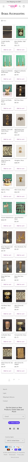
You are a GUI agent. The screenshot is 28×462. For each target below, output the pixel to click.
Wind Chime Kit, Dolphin (19, 306)
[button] (4, 6)
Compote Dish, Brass (20, 335)
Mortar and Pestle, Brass (6, 100)
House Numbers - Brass (19, 218)
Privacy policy (20, 454)
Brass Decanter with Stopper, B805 (7, 247)
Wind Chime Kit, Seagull (19, 363)
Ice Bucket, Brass (6, 335)
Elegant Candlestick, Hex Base (20, 71)
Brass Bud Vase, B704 (5, 277)
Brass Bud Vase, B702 (19, 277)
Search (5, 389)
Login (4, 393)
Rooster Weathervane (7, 217)
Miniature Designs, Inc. (13, 452)
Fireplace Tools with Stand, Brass (7, 130)
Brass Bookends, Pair (20, 247)
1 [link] (9, 379)
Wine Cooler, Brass (20, 189)
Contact (5, 401)
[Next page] (19, 379)
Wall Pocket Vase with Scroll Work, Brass (19, 131)
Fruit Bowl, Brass (6, 305)
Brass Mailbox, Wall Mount (20, 42)
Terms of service (15, 457)
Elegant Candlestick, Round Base (7, 71)
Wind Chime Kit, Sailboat (5, 161)
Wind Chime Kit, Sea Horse (7, 363)
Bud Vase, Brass (19, 100)
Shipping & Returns (8, 397)
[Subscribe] (23, 416)
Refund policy (12, 454)
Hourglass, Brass (19, 160)
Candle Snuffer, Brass (5, 42)
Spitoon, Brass (5, 189)
